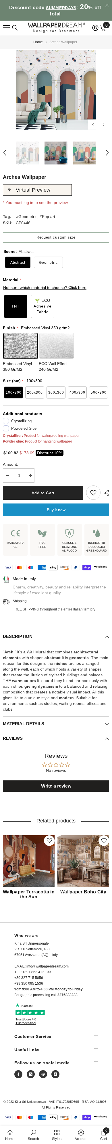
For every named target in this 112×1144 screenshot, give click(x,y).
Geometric (27, 216)
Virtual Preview (33, 190)
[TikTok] (55, 1074)
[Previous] (93, 125)
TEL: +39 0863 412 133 (32, 972)
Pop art (48, 216)
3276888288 (67, 995)
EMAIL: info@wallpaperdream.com (41, 966)
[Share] (105, 493)
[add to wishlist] (93, 492)
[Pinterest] (43, 1074)
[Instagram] (31, 1074)
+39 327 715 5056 (28, 978)
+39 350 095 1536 (28, 984)
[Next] (104, 125)
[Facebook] (18, 1074)
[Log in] (95, 27)
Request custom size (56, 237)
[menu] (6, 27)
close (107, 5)
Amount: (10, 464)
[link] (33, 1135)
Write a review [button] (56, 786)
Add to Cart (43, 493)
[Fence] (14, 27)
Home (38, 42)
